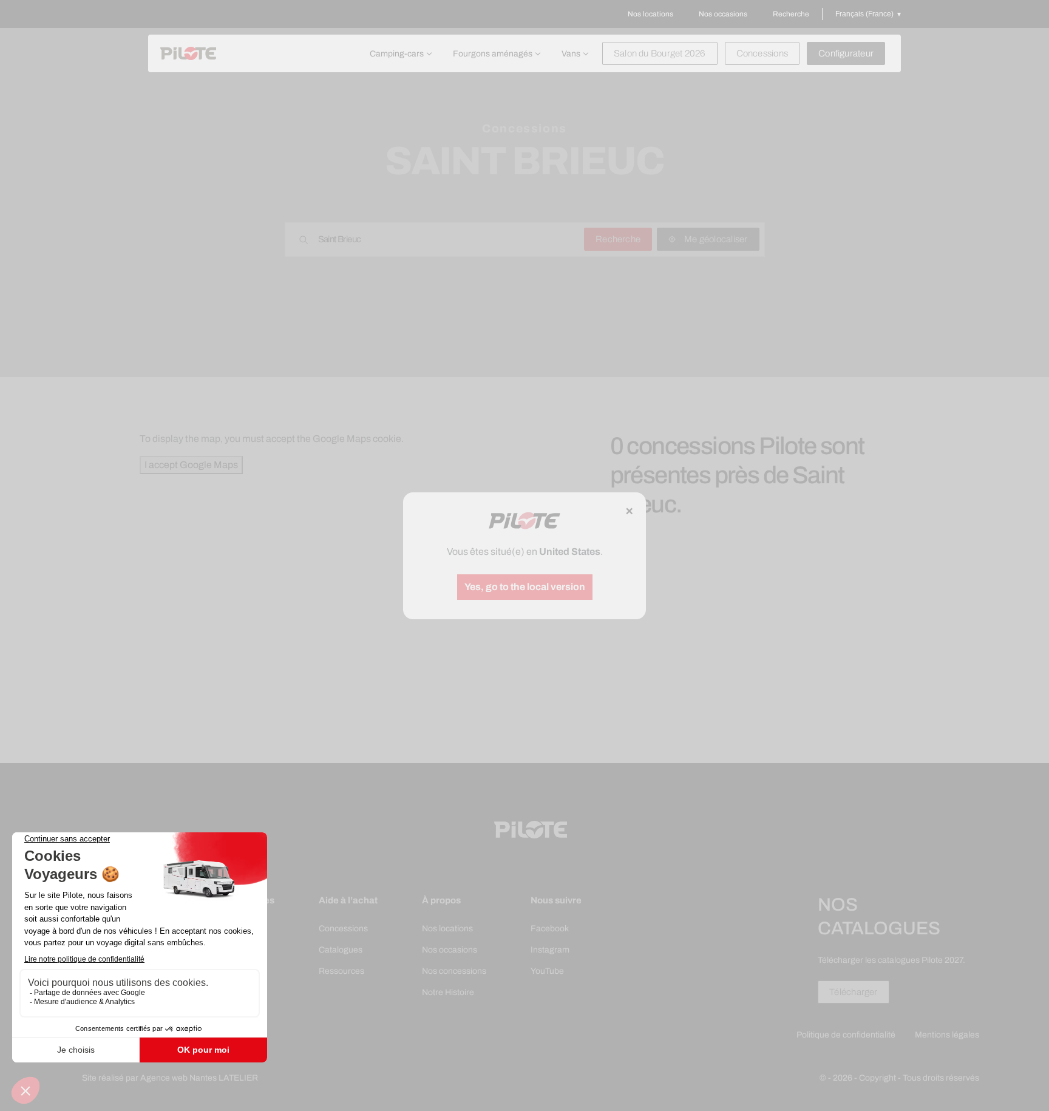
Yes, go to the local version (524, 587)
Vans (571, 53)
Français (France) (864, 14)
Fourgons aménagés (492, 53)
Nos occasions (723, 14)
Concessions (762, 53)
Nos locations (650, 14)
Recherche (791, 14)
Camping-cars (397, 53)
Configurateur (846, 53)
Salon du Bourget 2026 (660, 53)
